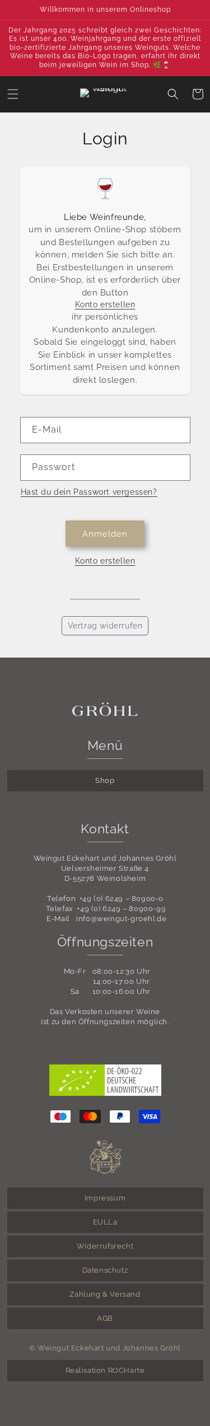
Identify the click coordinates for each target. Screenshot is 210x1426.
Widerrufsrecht (105, 1246)
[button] (13, 94)
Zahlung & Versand (104, 1294)
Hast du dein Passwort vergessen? (89, 491)
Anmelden (105, 534)
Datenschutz (105, 1270)
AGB (105, 1318)
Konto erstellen (105, 304)
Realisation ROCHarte (105, 1370)
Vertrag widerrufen (105, 625)
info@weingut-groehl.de (121, 918)
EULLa (105, 1222)
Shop (104, 780)
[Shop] (105, 94)
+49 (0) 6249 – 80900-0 (122, 898)
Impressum (105, 1198)
